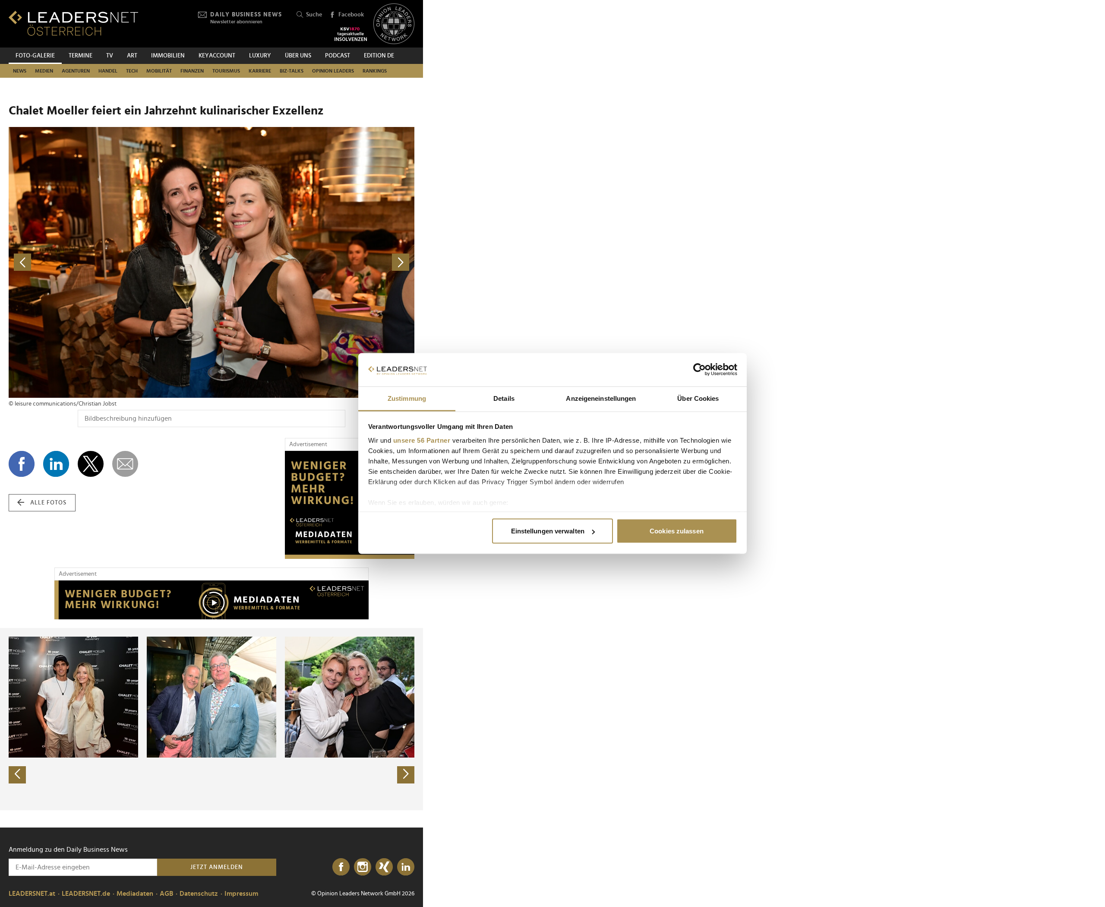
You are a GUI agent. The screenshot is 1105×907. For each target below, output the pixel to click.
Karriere (260, 70)
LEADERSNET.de (86, 893)
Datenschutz (199, 893)
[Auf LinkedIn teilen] (56, 464)
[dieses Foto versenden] (125, 464)
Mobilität (159, 70)
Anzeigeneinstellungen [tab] (601, 398)
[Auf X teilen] (91, 464)
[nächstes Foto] (313, 262)
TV (109, 56)
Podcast (337, 56)
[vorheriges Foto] (110, 262)
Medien (44, 70)
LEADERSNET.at (32, 893)
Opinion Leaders (333, 70)
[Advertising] (349, 505)
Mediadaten (135, 893)
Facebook (351, 15)
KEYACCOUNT (217, 56)
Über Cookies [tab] (698, 398)
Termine (80, 56)
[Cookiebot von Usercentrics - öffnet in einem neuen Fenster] (699, 369)
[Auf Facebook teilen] (22, 464)
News (19, 70)
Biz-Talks (291, 70)
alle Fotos (48, 503)
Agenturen (76, 70)
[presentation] (17, 774)
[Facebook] (341, 867)
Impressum (241, 893)
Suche (314, 15)
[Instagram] (362, 867)
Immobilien (168, 56)
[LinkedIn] (405, 867)
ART (132, 56)
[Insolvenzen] (351, 34)
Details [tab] (504, 398)
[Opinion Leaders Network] (393, 23)
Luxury (260, 56)
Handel (107, 70)
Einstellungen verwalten (547, 531)
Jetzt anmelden (216, 867)
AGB (166, 893)
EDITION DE (379, 56)
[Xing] (384, 867)
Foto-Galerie (35, 56)
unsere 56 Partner (422, 440)
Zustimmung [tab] (407, 398)
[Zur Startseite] (73, 23)
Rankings (375, 70)
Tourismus (226, 70)
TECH (132, 70)
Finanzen (192, 70)
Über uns (298, 56)
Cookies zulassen (677, 531)
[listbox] (211, 719)
